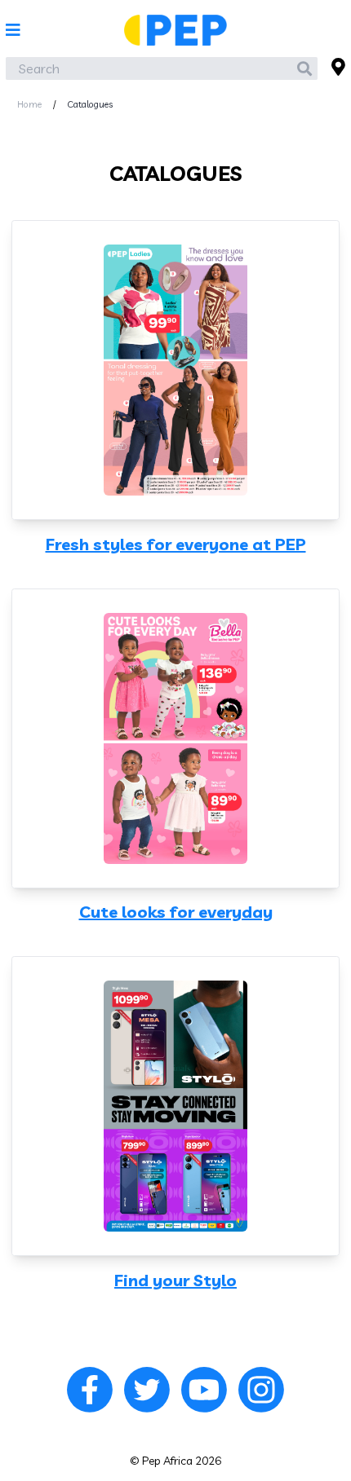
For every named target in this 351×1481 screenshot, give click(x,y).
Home (29, 104)
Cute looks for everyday (176, 912)
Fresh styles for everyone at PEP (176, 544)
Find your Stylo (175, 1280)
